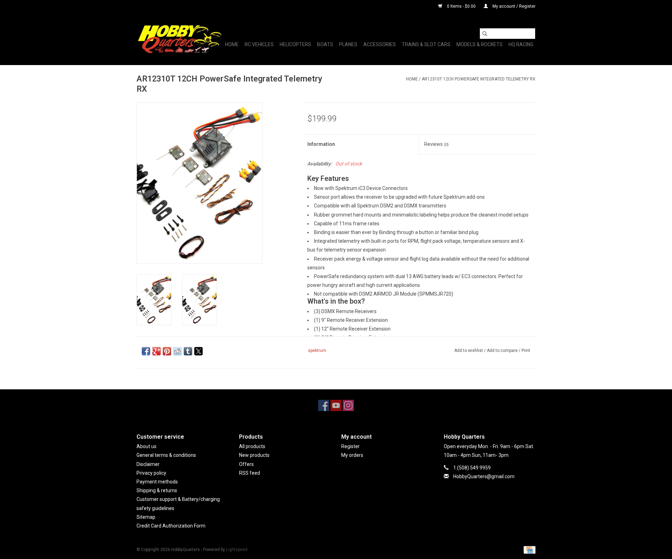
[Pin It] (167, 351)
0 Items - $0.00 (461, 6)
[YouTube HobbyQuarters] (336, 405)
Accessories (379, 44)
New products (254, 455)
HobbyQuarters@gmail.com (483, 476)
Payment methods (157, 481)
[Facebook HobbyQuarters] (323, 405)
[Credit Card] (528, 549)
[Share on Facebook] (146, 351)
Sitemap (145, 517)
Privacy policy (151, 473)
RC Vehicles (259, 44)
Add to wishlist (469, 350)
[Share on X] (198, 351)
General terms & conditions (166, 455)
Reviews (436, 144)
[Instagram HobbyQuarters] (348, 405)
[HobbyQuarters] (179, 38)
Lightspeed (236, 549)
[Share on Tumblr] (188, 351)
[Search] (484, 33)
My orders (352, 455)
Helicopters (295, 44)
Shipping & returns (156, 490)
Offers (246, 464)
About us (146, 446)
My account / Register (513, 6)
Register (350, 446)
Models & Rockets (479, 44)
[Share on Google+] (156, 351)
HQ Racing (521, 44)
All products (252, 446)
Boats (325, 44)
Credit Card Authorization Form (170, 526)
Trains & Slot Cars (426, 44)
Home (232, 44)
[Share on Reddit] (177, 351)
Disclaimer (148, 464)
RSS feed (249, 473)
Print (526, 350)
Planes (348, 44)
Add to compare (503, 350)
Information (321, 144)
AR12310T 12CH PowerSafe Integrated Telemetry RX (479, 79)
